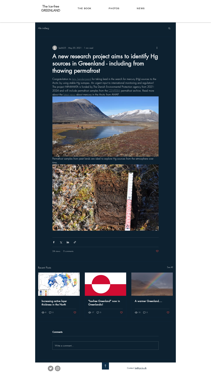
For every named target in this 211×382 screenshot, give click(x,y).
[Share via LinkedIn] (67, 242)
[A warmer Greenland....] (152, 284)
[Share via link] (74, 242)
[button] (169, 28)
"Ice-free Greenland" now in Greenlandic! (104, 302)
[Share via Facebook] (53, 242)
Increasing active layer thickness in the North (54, 302)
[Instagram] (57, 368)
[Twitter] (50, 368)
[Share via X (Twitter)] (60, 242)
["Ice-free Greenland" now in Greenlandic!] (105, 284)
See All (170, 267)
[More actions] (157, 47)
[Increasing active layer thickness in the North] (59, 284)
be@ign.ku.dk (141, 368)
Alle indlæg (43, 28)
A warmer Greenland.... (148, 301)
